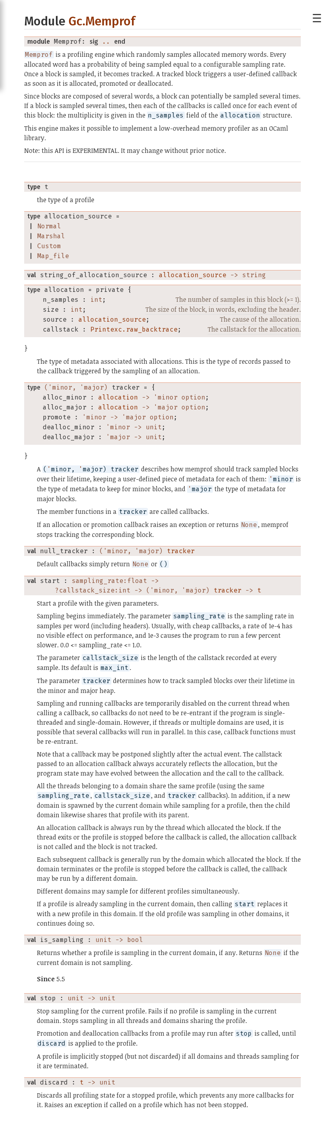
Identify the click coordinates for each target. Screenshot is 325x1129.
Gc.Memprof (102, 21)
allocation (118, 397)
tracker (181, 551)
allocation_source (192, 275)
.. (106, 41)
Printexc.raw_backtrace (134, 329)
